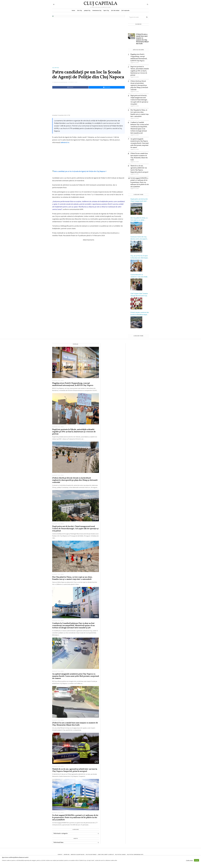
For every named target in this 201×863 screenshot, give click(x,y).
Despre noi (67, 854)
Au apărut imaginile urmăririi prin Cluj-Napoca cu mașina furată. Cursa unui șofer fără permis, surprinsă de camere (139, 143)
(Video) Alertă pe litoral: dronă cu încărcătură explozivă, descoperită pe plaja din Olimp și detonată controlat (139, 85)
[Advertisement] (88, 103)
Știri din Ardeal (115, 10)
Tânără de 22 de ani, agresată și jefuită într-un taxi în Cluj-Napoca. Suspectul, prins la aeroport (74, 770)
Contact (60, 854)
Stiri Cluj (79, 10)
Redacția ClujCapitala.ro (77, 854)
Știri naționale (125, 10)
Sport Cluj (106, 10)
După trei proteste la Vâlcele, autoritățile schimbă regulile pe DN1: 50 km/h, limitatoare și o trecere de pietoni (139, 71)
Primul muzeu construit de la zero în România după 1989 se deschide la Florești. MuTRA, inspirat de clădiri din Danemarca (139, 313)
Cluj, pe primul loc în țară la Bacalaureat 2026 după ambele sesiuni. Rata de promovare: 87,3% (139, 257)
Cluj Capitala (55, 67)
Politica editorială (91, 854)
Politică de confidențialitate (135, 854)
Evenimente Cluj (96, 10)
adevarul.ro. (65, 142)
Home (73, 10)
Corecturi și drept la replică (106, 854)
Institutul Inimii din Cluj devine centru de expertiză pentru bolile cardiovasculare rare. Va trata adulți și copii (139, 238)
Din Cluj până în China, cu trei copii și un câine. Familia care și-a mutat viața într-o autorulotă (139, 219)
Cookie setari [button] (189, 860)
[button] (147, 17)
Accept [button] (196, 860)
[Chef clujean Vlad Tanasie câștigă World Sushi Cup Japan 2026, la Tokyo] (136, 303)
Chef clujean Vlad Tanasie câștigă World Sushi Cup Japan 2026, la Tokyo (139, 295)
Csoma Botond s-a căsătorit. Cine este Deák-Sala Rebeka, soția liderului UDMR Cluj (139, 276)
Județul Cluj (87, 10)
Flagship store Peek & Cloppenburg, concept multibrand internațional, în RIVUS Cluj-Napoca (72, 384)
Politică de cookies (120, 854)
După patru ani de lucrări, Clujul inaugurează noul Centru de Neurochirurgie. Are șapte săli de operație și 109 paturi (139, 100)
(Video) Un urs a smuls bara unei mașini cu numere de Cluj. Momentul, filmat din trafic (142, 39)
